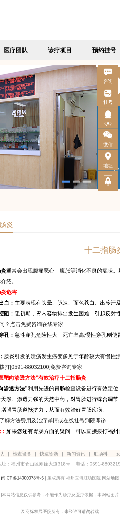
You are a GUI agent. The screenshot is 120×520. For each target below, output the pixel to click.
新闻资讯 (76, 453)
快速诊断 (49, 453)
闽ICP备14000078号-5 (22, 478)
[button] (66, 182)
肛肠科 (101, 453)
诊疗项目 (60, 50)
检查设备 (22, 453)
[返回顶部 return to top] (108, 181)
